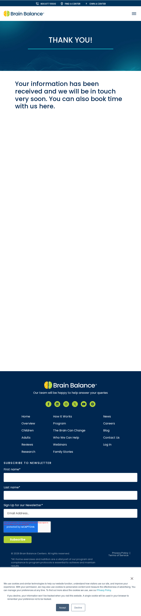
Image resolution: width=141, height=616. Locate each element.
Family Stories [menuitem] (63, 452)
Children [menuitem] (27, 430)
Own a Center (97, 3)
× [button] (132, 577)
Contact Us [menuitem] (111, 438)
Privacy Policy (104, 590)
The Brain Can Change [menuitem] (69, 430)
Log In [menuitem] (107, 445)
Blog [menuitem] (106, 430)
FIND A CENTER (72, 3)
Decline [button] (78, 607)
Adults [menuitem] (25, 438)
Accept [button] (62, 607)
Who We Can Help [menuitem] (66, 438)
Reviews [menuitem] (27, 445)
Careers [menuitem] (109, 424)
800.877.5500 (48, 3)
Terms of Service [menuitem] (119, 555)
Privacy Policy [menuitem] (120, 553)
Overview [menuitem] (28, 424)
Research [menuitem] (28, 452)
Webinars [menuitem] (60, 445)
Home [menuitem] (25, 417)
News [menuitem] (107, 417)
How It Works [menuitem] (62, 417)
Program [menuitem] (59, 424)
